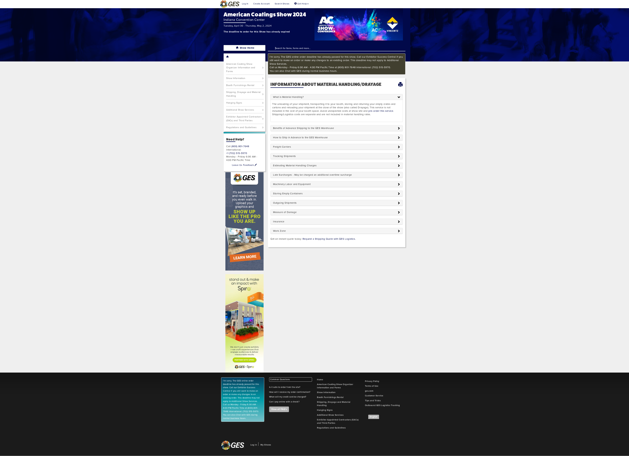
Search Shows (282, 3)
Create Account (261, 3)
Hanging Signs (234, 102)
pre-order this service (380, 110)
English (374, 417)
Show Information (235, 78)
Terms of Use (371, 386)
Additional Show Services (240, 109)
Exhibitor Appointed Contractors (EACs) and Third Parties (244, 118)
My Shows (265, 445)
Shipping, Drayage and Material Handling (243, 94)
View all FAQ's (279, 409)
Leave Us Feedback (243, 165)
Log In (245, 3)
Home (320, 379)
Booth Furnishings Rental (240, 85)
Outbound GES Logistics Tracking (382, 405)
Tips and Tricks (373, 400)
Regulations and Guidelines (241, 127)
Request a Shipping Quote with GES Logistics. (329, 238)
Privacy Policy (372, 381)
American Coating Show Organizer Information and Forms (240, 68)
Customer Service (374, 395)
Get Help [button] (302, 3)
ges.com (369, 391)
